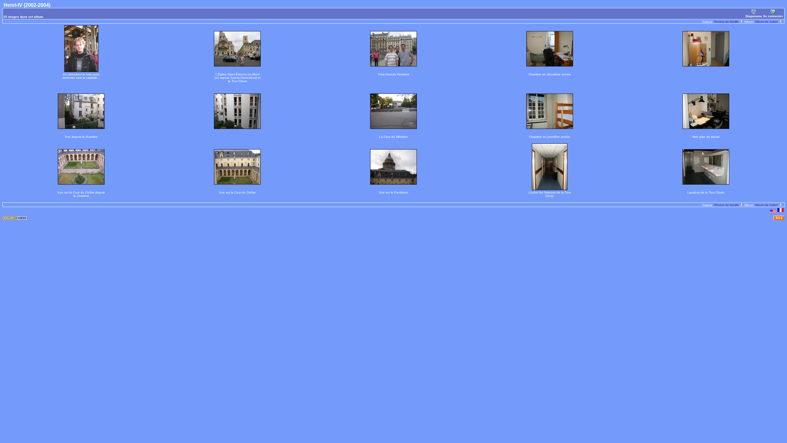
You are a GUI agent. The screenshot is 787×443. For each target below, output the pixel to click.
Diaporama (753, 16)
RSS (779, 218)
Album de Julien (767, 21)
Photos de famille (727, 21)
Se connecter (773, 16)
